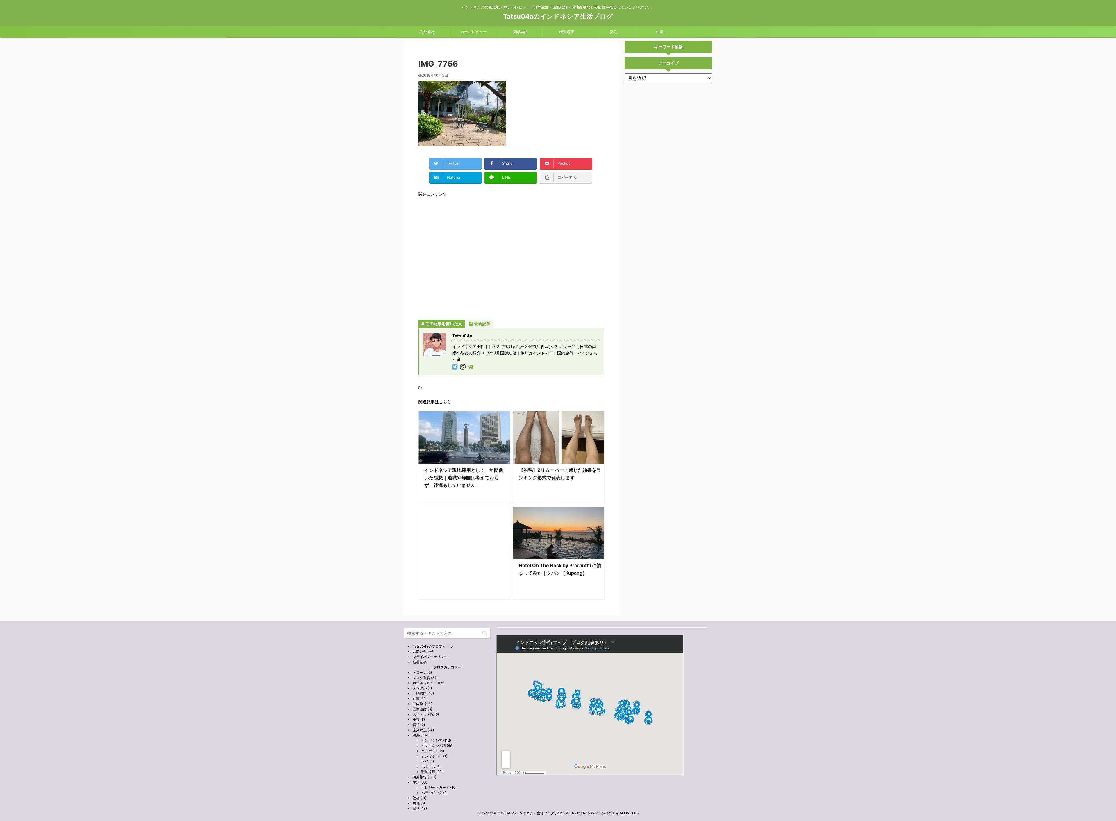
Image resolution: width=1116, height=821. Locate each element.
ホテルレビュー (473, 31)
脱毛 (613, 31)
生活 (659, 31)
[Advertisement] (511, 258)
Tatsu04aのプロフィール (433, 646)
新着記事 (420, 662)
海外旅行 (427, 31)
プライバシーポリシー (430, 657)
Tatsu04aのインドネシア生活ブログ (558, 16)
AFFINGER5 (629, 813)
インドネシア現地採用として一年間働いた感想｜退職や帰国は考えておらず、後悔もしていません (463, 477)
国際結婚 (520, 31)
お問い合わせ (423, 651)
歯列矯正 (566, 31)
